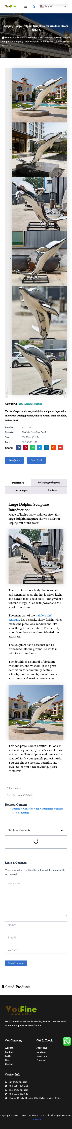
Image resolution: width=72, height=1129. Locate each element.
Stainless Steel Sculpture (40, 37)
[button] (34, 7)
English (48, 6)
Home (7, 37)
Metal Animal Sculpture (30, 403)
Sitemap (36, 1119)
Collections (19, 37)
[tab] (18, 482)
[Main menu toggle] (25, 6)
